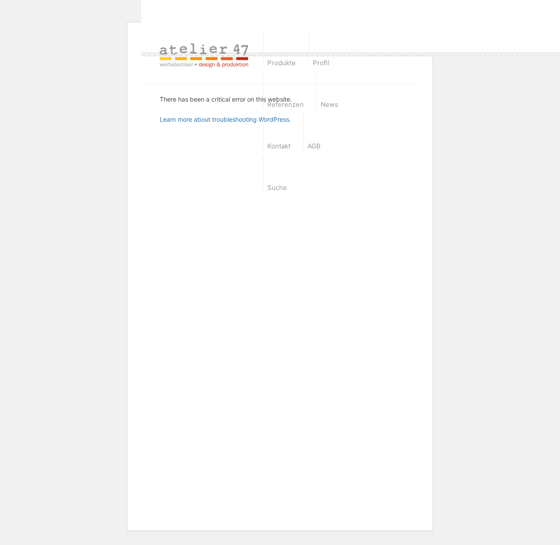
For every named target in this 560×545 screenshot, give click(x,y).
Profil (321, 63)
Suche (277, 187)
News (329, 104)
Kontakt (278, 146)
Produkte (281, 63)
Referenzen (285, 104)
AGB (314, 146)
